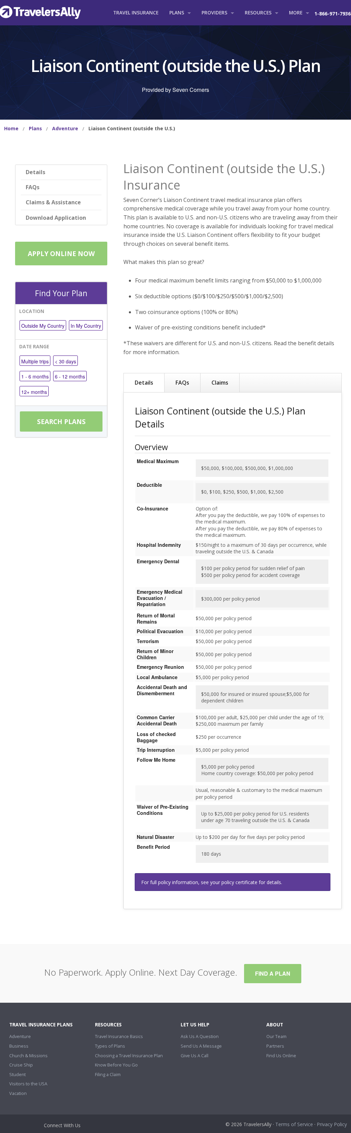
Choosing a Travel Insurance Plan (129, 1055)
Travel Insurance (135, 12)
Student (17, 1074)
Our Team (276, 1036)
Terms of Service (294, 1124)
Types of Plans (110, 1046)
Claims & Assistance (53, 202)
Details (35, 172)
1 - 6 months (35, 376)
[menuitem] (11, 128)
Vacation (18, 1093)
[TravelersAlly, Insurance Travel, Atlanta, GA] (21, 1126)
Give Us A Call (194, 1055)
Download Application (56, 217)
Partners (275, 1046)
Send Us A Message (201, 1046)
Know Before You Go (116, 1065)
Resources (258, 12)
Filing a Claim (108, 1074)
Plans (176, 12)
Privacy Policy (332, 1124)
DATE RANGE (34, 346)
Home (11, 128)
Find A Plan (272, 973)
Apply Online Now (61, 253)
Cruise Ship (21, 1065)
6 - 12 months (70, 376)
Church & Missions (28, 1055)
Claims (219, 382)
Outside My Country (42, 325)
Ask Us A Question (200, 1036)
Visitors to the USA (28, 1084)
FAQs (32, 187)
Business (18, 1046)
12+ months (34, 391)
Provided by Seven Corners (175, 90)
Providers (214, 12)
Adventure (65, 128)
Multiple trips (35, 361)
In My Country (86, 325)
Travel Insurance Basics (119, 1036)
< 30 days (65, 361)
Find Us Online (281, 1055)
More (295, 12)
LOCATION (31, 311)
